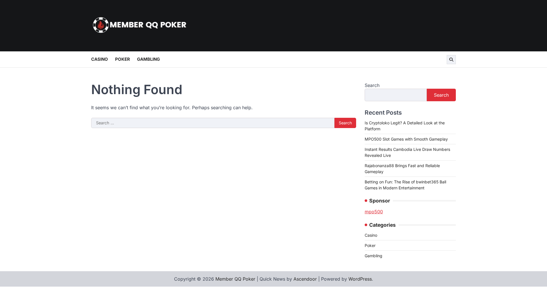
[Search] (451, 59)
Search (372, 85)
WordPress (360, 279)
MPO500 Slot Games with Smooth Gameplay (406, 139)
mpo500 (374, 211)
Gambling (148, 59)
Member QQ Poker (235, 279)
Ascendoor (305, 279)
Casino (99, 59)
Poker (122, 59)
